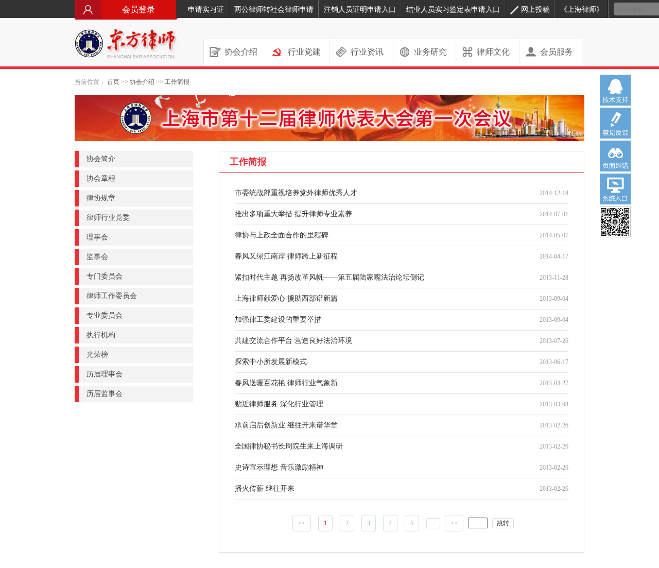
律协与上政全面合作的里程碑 (281, 235)
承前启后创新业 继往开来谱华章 (286, 425)
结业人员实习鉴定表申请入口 (453, 9)
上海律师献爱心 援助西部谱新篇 (286, 298)
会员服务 (556, 51)
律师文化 (493, 51)
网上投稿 (535, 9)
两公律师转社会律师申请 (274, 9)
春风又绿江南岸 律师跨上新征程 (286, 256)
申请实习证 (206, 9)
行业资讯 (367, 51)
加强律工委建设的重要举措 (278, 319)
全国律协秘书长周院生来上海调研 (289, 446)
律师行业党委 (108, 217)
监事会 (97, 257)
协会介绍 (240, 51)
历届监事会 (104, 394)
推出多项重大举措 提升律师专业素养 (293, 214)
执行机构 (100, 335)
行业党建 (304, 51)
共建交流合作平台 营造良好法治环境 (293, 341)
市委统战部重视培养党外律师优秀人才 (296, 193)
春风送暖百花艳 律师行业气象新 (286, 383)
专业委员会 (104, 315)
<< (301, 523)
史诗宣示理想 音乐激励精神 (279, 467)
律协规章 (100, 198)
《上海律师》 (581, 9)
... (433, 523)
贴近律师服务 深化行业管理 (279, 404)
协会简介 (100, 159)
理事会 (97, 237)
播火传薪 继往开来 (264, 488)
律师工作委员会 (111, 296)
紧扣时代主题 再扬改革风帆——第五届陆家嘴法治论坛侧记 (329, 277)
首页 (113, 81)
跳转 (503, 523)
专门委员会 (104, 276)
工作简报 (177, 81)
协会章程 (100, 178)
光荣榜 (97, 354)
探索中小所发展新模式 (271, 362)
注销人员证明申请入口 (360, 9)
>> (454, 523)
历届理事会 (104, 374)
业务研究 (430, 51)
